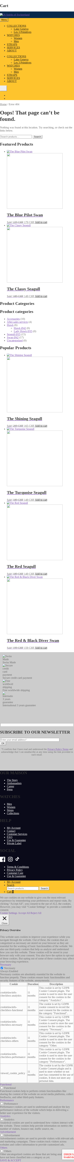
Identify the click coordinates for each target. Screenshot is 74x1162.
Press (10, 789)
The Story (12, 780)
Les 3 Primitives (22, 32)
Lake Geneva (21, 28)
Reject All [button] (35, 913)
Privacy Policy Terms (57, 749)
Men (16, 41)
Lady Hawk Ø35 (23, 331)
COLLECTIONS (16, 25)
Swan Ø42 (13, 337)
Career (10, 786)
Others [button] (3, 1147)
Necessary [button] (5, 964)
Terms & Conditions (18, 866)
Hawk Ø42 (20, 328)
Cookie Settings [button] (8, 913)
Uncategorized (15, 340)
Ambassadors (14, 783)
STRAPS (12, 44)
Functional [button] (6, 1084)
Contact (11, 830)
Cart (10, 891)
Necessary (9, 968)
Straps (10, 810)
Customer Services (17, 834)
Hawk (10, 325)
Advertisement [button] (8, 1131)
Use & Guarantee (16, 840)
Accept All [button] (24, 913)
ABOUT (12, 50)
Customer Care (15, 873)
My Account (13, 827)
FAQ (9, 837)
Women (18, 38)
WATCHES (13, 35)
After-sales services (17, 321)
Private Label (14, 843)
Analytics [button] (5, 1116)
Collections (13, 813)
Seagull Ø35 (13, 334)
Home (3, 104)
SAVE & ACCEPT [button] (10, 1160)
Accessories (13, 318)
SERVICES (13, 47)
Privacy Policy (15, 869)
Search (37, 136)
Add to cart (41, 222)
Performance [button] (7, 1100)
